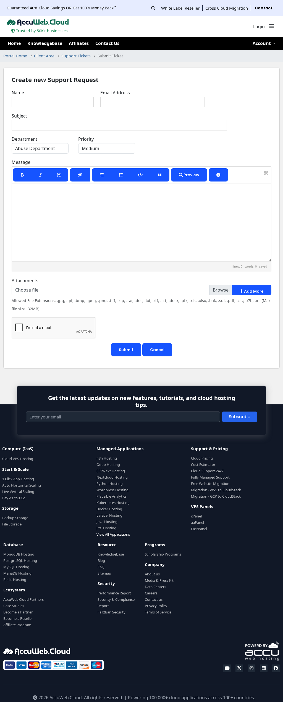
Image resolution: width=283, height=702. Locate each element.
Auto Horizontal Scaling (21, 485)
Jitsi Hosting (106, 527)
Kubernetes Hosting (113, 502)
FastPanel (199, 528)
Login (259, 26)
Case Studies (13, 605)
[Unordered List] (101, 174)
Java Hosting (106, 521)
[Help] (218, 174)
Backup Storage (15, 517)
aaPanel (197, 522)
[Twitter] (239, 668)
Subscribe (239, 416)
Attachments (25, 280)
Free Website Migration (210, 483)
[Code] (140, 174)
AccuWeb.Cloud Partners (23, 599)
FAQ (101, 566)
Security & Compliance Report (116, 602)
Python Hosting (109, 483)
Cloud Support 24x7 (207, 470)
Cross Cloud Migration (226, 8)
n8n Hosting (106, 458)
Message (21, 162)
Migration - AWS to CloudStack (216, 489)
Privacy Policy (156, 605)
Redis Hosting (14, 579)
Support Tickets (76, 55)
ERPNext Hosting (110, 470)
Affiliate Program (17, 624)
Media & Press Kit (159, 580)
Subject (19, 116)
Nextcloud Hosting (112, 477)
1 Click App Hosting (18, 478)
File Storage (12, 524)
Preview (191, 175)
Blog (101, 560)
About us (152, 574)
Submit (126, 350)
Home (14, 43)
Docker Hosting (109, 508)
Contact (263, 8)
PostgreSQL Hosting (20, 560)
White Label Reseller (180, 8)
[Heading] (58, 174)
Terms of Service (158, 612)
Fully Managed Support (210, 477)
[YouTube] (227, 668)
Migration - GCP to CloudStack (216, 496)
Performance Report (114, 593)
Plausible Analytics (111, 496)
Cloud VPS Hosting (17, 458)
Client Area (44, 55)
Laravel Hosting (109, 515)
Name (18, 93)
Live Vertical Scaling (18, 491)
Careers (151, 593)
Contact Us (107, 43)
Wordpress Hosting (112, 489)
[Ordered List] (120, 174)
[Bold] (22, 174)
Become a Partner (18, 612)
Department (24, 139)
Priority (86, 139)
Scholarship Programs (163, 554)
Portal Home (15, 55)
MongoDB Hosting (18, 554)
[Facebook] (276, 668)
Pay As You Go (13, 497)
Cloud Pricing (202, 458)
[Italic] (40, 174)
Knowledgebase (44, 43)
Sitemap (104, 573)
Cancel (157, 350)
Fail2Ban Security (111, 612)
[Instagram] (251, 668)
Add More (253, 291)
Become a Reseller (18, 618)
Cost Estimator (203, 464)
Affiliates (79, 43)
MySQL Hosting (16, 566)
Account (262, 43)
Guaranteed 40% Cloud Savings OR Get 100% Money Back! (61, 7)
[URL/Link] (80, 174)
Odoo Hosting (108, 464)
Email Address (115, 93)
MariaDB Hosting (17, 573)
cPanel (196, 516)
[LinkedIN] (264, 668)
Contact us (154, 599)
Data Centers (155, 586)
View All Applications (113, 534)
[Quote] (159, 174)
